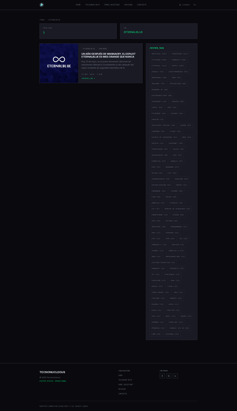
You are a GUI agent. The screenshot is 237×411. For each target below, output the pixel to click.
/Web (156, 256)
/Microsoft (159, 101)
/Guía (173, 304)
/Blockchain (159, 155)
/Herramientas (160, 179)
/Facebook (158, 113)
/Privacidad (177, 84)
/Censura (172, 233)
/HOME (42, 20)
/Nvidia (157, 143)
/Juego (185, 125)
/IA (155, 209)
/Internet (175, 143)
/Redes (186, 316)
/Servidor (158, 280)
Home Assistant (126, 384)
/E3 (183, 239)
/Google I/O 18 (179, 328)
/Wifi (170, 316)
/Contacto (141, 5)
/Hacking (181, 179)
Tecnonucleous (52, 372)
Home (121, 375)
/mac (156, 233)
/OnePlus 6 (176, 251)
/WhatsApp (158, 227)
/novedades (159, 78)
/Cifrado (172, 334)
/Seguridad (179, 54)
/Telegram (159, 60)
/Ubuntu (175, 298)
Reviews (122, 389)
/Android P (159, 245)
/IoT (172, 173)
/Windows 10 (159, 90)
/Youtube (158, 298)
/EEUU (156, 310)
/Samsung (158, 131)
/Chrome (157, 322)
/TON (156, 197)
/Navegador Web (175, 256)
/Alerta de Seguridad (164, 137)
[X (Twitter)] (168, 376)
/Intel (157, 107)
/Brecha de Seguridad (177, 209)
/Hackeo (177, 101)
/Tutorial (159, 66)
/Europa (157, 304)
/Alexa (178, 149)
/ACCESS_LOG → (88, 78)
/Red (178, 292)
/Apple (177, 66)
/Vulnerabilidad (161, 95)
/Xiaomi (176, 113)
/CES (156, 239)
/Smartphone (159, 215)
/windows (172, 167)
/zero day (175, 322)
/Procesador (159, 149)
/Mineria (158, 328)
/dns (175, 280)
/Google (157, 72)
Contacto (123, 394)
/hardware (158, 191)
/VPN (170, 239)
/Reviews (128, 5)
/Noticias (159, 54)
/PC (155, 274)
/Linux (175, 131)
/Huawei (157, 251)
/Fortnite (176, 268)
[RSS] (175, 376)
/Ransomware (178, 227)
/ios (177, 155)
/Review (177, 245)
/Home (78, 5)
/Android (178, 60)
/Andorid (158, 268)
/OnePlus (158, 203)
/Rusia (157, 286)
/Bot (172, 107)
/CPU (156, 316)
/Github (171, 221)
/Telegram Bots (92, 5)
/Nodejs (176, 161)
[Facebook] (162, 376)
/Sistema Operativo (163, 263)
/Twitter (173, 310)
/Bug (186, 137)
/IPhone (176, 191)
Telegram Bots (125, 380)
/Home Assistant (112, 5)
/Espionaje (172, 274)
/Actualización (161, 185)
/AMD (176, 78)
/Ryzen (157, 173)
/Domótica (158, 161)
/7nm (156, 334)
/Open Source (160, 292)
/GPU (156, 221)
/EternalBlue (89, 49)
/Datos (171, 197)
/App (156, 167)
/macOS (181, 185)
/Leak (172, 286)
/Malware (103, 49)
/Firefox (176, 203)
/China (178, 215)
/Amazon (157, 119)
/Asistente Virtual (163, 125)
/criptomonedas (178, 72)
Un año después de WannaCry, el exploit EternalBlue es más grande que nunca (108, 55)
